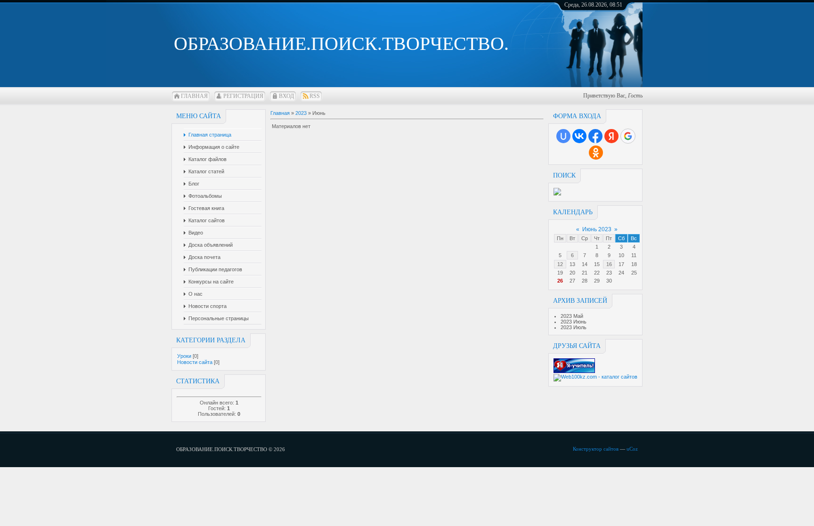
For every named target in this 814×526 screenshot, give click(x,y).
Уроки (184, 356)
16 (609, 264)
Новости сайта (194, 362)
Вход (286, 96)
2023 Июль (573, 327)
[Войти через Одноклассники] (596, 153)
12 (560, 264)
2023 (301, 113)
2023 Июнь (573, 321)
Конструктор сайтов (596, 449)
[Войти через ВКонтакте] (579, 136)
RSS (314, 96)
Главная (194, 96)
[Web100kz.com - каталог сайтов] (595, 377)
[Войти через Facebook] (595, 136)
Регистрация (243, 96)
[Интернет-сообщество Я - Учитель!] (574, 371)
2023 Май (572, 316)
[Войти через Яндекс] (611, 136)
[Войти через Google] (627, 136)
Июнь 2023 (596, 229)
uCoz (632, 449)
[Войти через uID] (563, 136)
